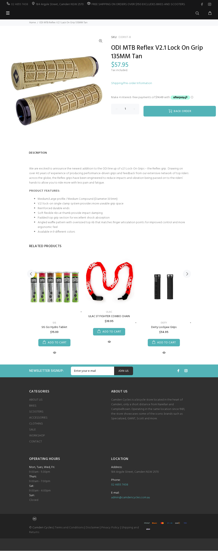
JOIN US (123, 371)
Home (32, 22)
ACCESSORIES (38, 417)
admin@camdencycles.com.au (130, 497)
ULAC (109, 312)
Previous (31, 274)
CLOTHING (36, 423)
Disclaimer (92, 527)
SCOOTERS (36, 411)
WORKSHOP (37, 435)
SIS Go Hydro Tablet (54, 327)
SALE (32, 429)
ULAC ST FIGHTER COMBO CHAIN (109, 316)
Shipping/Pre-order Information (131, 83)
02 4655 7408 (19, 4)
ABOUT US (36, 399)
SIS (54, 323)
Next (187, 274)
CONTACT (35, 441)
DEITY (164, 323)
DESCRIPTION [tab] (38, 152)
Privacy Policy (110, 527)
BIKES (32, 405)
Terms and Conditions (69, 527)
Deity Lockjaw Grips (163, 327)
